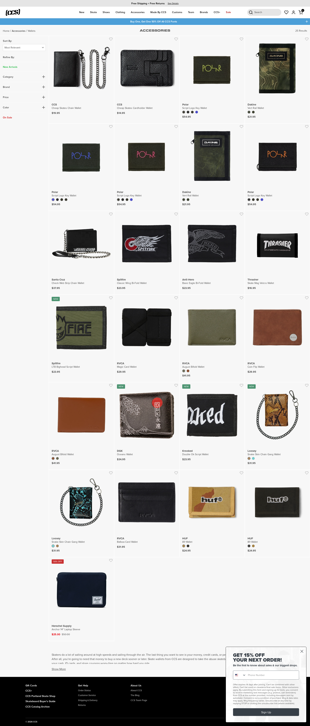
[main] (155, 351)
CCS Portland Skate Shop (40, 696)
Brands (204, 12)
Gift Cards (31, 685)
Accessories (138, 12)
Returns (82, 705)
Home (6, 31)
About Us (136, 685)
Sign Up (266, 712)
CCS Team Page (139, 700)
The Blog (135, 695)
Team (191, 12)
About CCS (136, 690)
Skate (93, 12)
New (81, 12)
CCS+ (217, 12)
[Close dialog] (302, 651)
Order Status (84, 690)
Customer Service (87, 695)
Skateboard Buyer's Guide (40, 701)
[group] (155, 3)
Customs (177, 12)
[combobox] (239, 675)
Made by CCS (158, 12)
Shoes (106, 12)
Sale (228, 12)
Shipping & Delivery (87, 700)
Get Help (83, 685)
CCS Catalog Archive (37, 706)
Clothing (120, 12)
